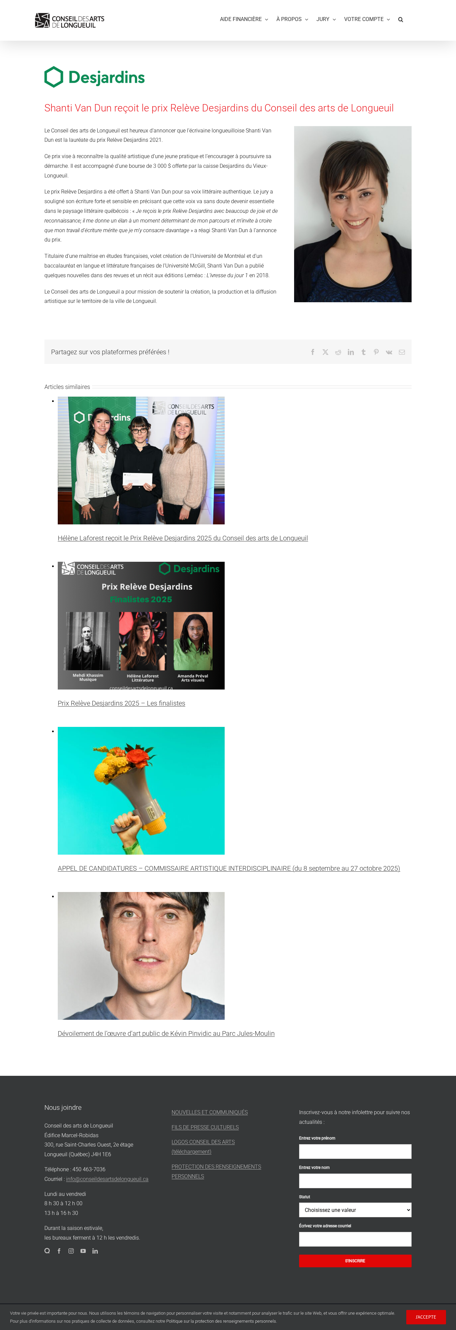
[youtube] (83, 1251)
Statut (304, 1197)
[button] (400, 18)
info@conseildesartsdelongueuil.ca (107, 1179)
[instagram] (71, 1251)
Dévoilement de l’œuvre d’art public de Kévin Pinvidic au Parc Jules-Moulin (166, 1033)
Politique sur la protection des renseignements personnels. (221, 1321)
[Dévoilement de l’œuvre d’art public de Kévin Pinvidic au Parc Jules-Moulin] (141, 896)
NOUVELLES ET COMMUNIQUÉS (210, 1112)
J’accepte (426, 1317)
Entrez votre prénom (317, 1138)
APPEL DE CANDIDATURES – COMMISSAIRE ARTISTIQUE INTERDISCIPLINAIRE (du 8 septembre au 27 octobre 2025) (229, 868)
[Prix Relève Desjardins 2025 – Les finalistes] (141, 566)
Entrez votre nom (314, 1167)
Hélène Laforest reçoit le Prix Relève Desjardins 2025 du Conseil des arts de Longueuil (183, 538)
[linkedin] (95, 1251)
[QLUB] (47, 1250)
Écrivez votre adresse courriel (325, 1226)
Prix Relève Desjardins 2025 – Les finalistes (121, 703)
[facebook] (59, 1251)
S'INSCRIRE (355, 1261)
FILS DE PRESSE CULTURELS (205, 1127)
